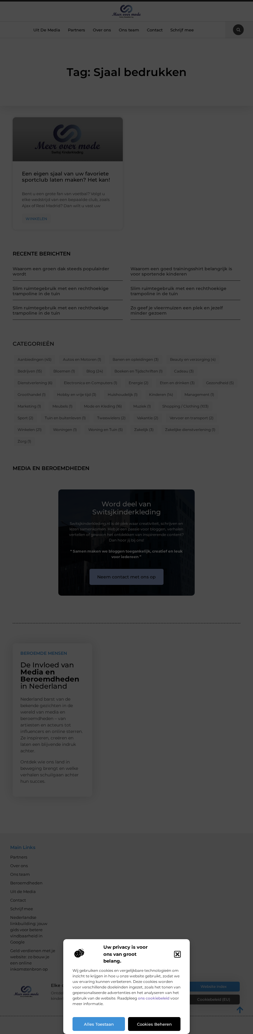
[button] (177, 954)
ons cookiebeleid (153, 998)
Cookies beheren (154, 1024)
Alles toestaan (99, 1024)
